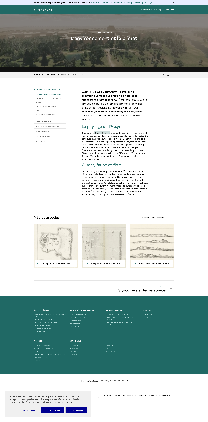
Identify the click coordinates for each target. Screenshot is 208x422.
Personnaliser (29, 410)
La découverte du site (43, 136)
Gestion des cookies (146, 395)
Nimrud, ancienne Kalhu (46, 106)
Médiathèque (147, 314)
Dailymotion (111, 345)
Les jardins (74, 326)
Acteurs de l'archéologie (44, 348)
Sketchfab (110, 351)
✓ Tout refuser (76, 410)
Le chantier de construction (46, 126)
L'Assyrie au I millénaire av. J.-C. (47, 90)
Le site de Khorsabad (42, 121)
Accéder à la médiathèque (153, 217)
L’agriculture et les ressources (49, 98)
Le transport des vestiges (117, 314)
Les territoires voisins (45, 114)
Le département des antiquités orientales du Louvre (119, 323)
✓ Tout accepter (52, 410)
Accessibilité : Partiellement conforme (118, 395)
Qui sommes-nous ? (42, 345)
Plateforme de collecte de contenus (49, 354)
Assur (38, 102)
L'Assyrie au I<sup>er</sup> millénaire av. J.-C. (50, 315)
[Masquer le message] (173, 2)
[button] (172, 75)
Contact (37, 351)
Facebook (74, 345)
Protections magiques (79, 314)
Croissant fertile (102, 133)
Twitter (73, 351)
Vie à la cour (75, 323)
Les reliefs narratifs (78, 317)
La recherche (39, 141)
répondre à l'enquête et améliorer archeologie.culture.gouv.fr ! (120, 2)
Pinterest (74, 354)
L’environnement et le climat (48, 94)
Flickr (108, 348)
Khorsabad (43, 10)
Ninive (38, 110)
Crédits (37, 360)
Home (36, 74)
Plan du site (147, 317)
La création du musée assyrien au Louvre (120, 318)
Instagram (74, 348)
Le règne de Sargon (42, 131)
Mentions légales (41, 357)
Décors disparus (76, 320)
